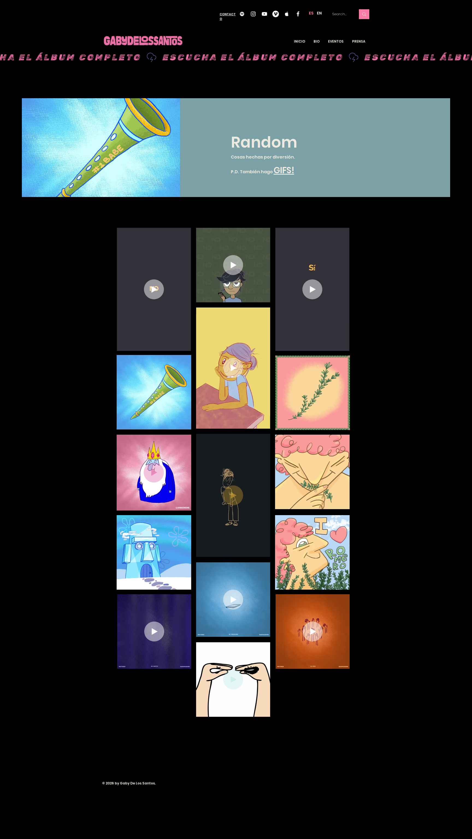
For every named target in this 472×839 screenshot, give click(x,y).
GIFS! (284, 170)
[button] (184, 345)
